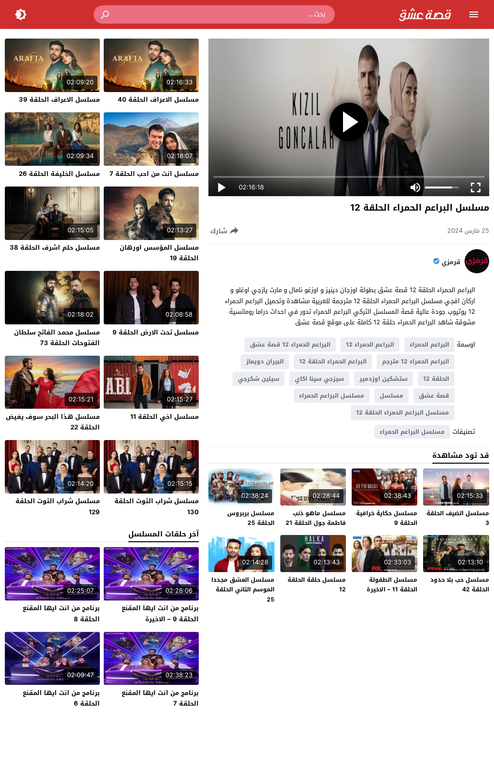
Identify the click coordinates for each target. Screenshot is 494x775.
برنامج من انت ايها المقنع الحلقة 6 (61, 698)
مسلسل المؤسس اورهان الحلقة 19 (159, 252)
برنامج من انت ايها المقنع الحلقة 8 (61, 613)
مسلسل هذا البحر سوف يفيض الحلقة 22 (53, 422)
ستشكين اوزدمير (383, 379)
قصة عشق (434, 395)
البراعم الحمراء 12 (370, 344)
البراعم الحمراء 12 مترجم (415, 361)
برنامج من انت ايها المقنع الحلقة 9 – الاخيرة (160, 613)
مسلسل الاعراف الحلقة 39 (59, 100)
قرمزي (450, 262)
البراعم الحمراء (429, 344)
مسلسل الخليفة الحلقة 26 (59, 174)
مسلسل (391, 395)
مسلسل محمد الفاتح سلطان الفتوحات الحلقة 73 (57, 337)
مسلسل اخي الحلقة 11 (164, 417)
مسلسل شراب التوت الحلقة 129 (57, 506)
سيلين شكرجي (258, 379)
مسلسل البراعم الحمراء (331, 395)
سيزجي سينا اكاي (319, 379)
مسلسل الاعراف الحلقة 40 (158, 100)
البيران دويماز (265, 361)
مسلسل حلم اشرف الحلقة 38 (55, 247)
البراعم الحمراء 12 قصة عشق (290, 344)
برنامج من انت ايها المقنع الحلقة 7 (160, 698)
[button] (106, 14)
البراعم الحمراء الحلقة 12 (333, 361)
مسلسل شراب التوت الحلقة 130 (156, 506)
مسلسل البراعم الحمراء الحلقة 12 (402, 412)
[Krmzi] (477, 271)
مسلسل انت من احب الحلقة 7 (154, 174)
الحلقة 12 (436, 379)
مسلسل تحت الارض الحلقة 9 (155, 332)
